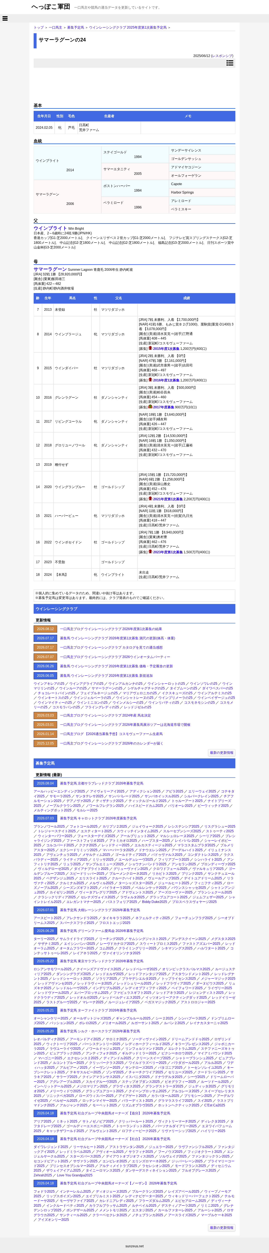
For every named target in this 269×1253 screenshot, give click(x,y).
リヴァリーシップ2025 (178, 1131)
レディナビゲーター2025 (144, 1196)
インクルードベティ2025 (65, 1205)
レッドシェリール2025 (134, 983)
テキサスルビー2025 (85, 1072)
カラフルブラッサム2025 (108, 1205)
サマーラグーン (50, 269)
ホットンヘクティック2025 (178, 1105)
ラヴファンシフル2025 (195, 1147)
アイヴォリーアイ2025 (107, 791)
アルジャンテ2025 (73, 1105)
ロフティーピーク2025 (139, 1131)
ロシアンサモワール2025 (52, 969)
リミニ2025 (210, 1205)
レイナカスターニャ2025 (209, 1023)
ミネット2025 (66, 1121)
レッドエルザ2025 (110, 974)
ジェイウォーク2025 (147, 826)
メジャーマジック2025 (218, 978)
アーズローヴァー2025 (175, 892)
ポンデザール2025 (80, 1210)
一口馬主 (55, 27)
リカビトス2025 (164, 873)
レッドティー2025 (115, 845)
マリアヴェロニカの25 (140, 693)
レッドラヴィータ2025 (94, 983)
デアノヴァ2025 (78, 801)
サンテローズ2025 (139, 1067)
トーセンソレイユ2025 (204, 1067)
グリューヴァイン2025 (130, 869)
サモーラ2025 (60, 796)
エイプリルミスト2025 (103, 1196)
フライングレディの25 (102, 707)
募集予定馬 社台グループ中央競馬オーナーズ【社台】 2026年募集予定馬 (115, 1139)
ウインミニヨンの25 (92, 702)
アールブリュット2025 (137, 836)
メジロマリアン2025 (92, 1086)
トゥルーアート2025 (187, 801)
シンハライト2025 (208, 859)
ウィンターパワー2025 (55, 836)
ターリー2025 (44, 939)
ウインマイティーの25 (55, 702)
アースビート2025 (47, 918)
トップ (39, 27)
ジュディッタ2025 (202, 1086)
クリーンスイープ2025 (153, 1058)
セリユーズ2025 (180, 1072)
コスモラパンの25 (66, 707)
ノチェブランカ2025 (147, 1215)
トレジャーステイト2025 (57, 831)
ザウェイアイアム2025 (63, 1170)
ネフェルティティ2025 (152, 918)
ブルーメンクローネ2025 (128, 873)
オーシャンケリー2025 (51, 1018)
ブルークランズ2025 (147, 1191)
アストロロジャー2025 (198, 1002)
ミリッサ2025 (102, 859)
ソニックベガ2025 (60, 1096)
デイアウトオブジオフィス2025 (130, 1156)
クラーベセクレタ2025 (109, 1215)
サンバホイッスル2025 (162, 796)
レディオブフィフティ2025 (145, 988)
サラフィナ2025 (141, 1151)
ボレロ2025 (88, 1023)
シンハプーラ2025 (192, 1018)
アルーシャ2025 (210, 1210)
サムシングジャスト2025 (147, 939)
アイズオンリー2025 (53, 1219)
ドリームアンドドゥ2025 (190, 1039)
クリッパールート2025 (136, 1121)
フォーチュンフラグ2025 (194, 918)
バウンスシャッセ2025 (188, 887)
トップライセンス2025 (178, 978)
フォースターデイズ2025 (96, 836)
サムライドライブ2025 (77, 939)
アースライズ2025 (182, 1215)
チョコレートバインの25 (56, 693)
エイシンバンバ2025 (79, 943)
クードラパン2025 (211, 1072)
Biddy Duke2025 (154, 902)
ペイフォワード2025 (187, 988)
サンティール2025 (73, 1215)
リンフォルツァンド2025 (144, 1048)
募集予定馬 (75, 27)
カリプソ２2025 (115, 826)
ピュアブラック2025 (65, 1053)
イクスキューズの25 (177, 693)
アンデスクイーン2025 (188, 939)
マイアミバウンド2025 (215, 1053)
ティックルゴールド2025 (147, 801)
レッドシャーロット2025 (72, 978)
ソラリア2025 (106, 978)
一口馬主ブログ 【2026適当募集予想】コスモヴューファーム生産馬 (111, 734)
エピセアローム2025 (190, 1201)
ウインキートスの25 (53, 698)
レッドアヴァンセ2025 (55, 983)
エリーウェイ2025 (202, 791)
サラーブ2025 (66, 1077)
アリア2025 (42, 1121)
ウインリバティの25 (163, 702)
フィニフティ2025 (208, 883)
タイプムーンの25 (183, 688)
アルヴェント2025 (103, 1131)
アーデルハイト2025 (187, 850)
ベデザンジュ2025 (60, 878)
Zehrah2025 (43, 1175)
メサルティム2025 (96, 854)
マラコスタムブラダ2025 (196, 845)
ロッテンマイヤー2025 (99, 1100)
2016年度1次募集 (166, 380)
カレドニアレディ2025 (116, 1201)
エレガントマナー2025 (83, 902)
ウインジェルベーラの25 (92, 698)
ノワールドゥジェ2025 (103, 1048)
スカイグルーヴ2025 (101, 1081)
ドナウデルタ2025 (168, 1077)
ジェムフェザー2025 (208, 897)
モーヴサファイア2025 (77, 1201)
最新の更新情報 (221, 752)
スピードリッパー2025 (87, 873)
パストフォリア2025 (121, 902)
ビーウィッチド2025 (213, 805)
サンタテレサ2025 (89, 796)
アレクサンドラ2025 (82, 918)
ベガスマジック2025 (160, 1002)
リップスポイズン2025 (63, 1196)
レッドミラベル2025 (75, 1151)
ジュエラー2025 (161, 1147)
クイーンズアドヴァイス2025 (98, 969)
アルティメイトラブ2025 (118, 1166)
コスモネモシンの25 (199, 702)
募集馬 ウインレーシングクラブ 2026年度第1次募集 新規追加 (106, 675)
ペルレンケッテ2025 (150, 887)
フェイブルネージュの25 (99, 693)
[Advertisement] (134, 83)
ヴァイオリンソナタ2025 (121, 953)
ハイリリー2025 (213, 1131)
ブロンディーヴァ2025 (218, 864)
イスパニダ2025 (137, 1077)
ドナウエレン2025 (152, 850)
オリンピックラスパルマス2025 (186, 969)
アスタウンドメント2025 (190, 974)
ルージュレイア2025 (124, 1002)
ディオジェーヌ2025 (111, 1191)
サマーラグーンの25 (107, 688)
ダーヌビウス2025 (210, 983)
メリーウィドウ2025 (65, 1091)
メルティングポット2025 (52, 810)
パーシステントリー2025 (101, 1044)
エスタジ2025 (142, 1210)
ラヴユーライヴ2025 (65, 1048)
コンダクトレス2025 (203, 854)
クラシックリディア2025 (57, 897)
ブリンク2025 (192, 873)
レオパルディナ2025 (49, 1039)
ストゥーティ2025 (220, 831)
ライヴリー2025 (220, 988)
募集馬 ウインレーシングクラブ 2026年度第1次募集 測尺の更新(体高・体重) (117, 638)
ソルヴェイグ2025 (173, 1156)
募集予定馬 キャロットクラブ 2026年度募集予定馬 (98, 818)
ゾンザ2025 (115, 1072)
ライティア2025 (75, 859)
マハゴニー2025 (50, 1058)
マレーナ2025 (92, 1002)
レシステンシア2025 (183, 826)
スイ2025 (205, 1100)
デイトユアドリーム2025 (203, 878)
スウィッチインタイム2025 (137, 831)
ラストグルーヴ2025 (61, 1002)
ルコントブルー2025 (68, 1063)
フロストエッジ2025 (114, 923)
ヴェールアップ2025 (163, 878)
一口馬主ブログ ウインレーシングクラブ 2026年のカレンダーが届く (112, 743)
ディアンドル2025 (117, 1058)
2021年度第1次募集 (168, 499)
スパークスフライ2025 (77, 923)
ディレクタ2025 (213, 1121)
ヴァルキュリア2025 (208, 869)
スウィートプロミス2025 (158, 943)
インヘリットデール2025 (52, 1086)
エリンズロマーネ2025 (149, 1161)
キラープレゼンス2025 (192, 1044)
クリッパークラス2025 (106, 1063)
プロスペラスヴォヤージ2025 (194, 902)
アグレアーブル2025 (65, 1081)
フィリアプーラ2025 (173, 859)
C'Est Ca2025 (214, 1105)
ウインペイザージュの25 (216, 698)
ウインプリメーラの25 (175, 698)
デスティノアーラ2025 (178, 1205)
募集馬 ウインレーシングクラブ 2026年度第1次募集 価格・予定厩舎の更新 (116, 666)
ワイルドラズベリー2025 (147, 1063)
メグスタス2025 (223, 939)
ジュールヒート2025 (173, 883)
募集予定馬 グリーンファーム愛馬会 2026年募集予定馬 (101, 931)
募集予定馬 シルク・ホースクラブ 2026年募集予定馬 (100, 1031)
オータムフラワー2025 (77, 948)
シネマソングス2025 (177, 948)
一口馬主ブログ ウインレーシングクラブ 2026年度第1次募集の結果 (111, 629)
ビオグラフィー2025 (180, 1081)
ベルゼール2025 (65, 1100)
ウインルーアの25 (73, 688)
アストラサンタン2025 (126, 1147)
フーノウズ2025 (170, 1151)
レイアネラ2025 (85, 953)
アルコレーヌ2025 (185, 1091)
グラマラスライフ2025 (175, 1100)
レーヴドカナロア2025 (117, 943)
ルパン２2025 (174, 1023)
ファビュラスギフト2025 (132, 992)
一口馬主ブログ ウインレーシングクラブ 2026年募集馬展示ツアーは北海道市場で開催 (125, 724)
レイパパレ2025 (187, 840)
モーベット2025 (104, 1105)
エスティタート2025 (96, 831)
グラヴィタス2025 (126, 1086)
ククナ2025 (88, 845)
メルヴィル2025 (101, 883)
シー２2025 (164, 1018)
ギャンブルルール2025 (133, 1018)
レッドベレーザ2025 (141, 969)
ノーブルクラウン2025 (63, 805)
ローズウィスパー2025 (96, 1096)
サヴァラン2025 (85, 1161)
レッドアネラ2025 (170, 992)
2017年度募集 (163, 407)
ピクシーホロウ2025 (177, 1053)
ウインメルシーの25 (128, 702)
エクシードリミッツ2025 (79, 850)
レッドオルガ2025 (84, 997)
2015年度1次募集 (166, 348)
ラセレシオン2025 (156, 1166)
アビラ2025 (174, 791)
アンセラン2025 (183, 864)
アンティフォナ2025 (101, 1053)
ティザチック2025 (110, 801)
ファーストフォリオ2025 (85, 840)
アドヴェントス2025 (137, 892)
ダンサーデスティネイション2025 (151, 1170)
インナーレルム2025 (75, 1191)
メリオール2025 (114, 1023)
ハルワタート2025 (211, 948)
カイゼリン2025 (62, 892)
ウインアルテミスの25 (215, 693)
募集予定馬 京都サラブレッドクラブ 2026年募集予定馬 (101, 783)
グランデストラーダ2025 (164, 1086)
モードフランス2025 (190, 1166)
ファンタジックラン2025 (210, 1156)
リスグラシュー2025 (219, 826)
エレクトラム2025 (182, 1048)
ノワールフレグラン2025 (105, 805)
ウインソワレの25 (203, 683)
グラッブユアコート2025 (168, 897)
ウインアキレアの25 (49, 683)
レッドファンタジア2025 (147, 974)
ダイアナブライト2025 (91, 869)
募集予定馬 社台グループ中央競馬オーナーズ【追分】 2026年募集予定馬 (115, 1113)
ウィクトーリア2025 (61, 1044)
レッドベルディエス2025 (121, 997)
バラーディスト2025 (137, 1100)
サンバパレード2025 (124, 796)
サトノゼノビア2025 (97, 1121)
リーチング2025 (111, 939)
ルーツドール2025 (215, 1081)
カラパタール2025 (165, 1096)
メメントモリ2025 (113, 1210)
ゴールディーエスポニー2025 (88, 1126)
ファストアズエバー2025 (201, 943)
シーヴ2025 (196, 1077)
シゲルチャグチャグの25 (146, 688)
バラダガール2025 (185, 1063)
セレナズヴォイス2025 (98, 897)
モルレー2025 (87, 810)
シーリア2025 (209, 836)
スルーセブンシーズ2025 (182, 831)
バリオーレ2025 (180, 805)
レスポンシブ (222, 56)
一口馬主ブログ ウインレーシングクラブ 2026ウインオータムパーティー (115, 657)
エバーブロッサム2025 (91, 992)
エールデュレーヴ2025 (136, 859)
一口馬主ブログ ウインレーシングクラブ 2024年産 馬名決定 (105, 715)
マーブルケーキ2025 (216, 1215)
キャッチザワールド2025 (65, 1131)
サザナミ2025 (48, 943)
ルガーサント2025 (145, 1023)
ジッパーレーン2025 (187, 1161)
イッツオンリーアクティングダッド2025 (176, 997)
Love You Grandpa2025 (74, 1175)
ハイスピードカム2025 (146, 805)
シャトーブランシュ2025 (195, 1058)
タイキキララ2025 (116, 918)
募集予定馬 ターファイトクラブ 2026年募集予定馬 (98, 1010)
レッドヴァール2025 (53, 992)
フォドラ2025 (44, 1191)
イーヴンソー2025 (106, 1067)
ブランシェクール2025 (215, 892)
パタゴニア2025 (170, 1067)
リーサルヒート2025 (88, 1147)
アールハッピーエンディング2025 (59, 791)
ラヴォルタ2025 (132, 897)
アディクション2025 (145, 791)
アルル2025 (213, 1063)
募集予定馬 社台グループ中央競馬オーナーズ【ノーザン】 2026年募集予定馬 (118, 1183)
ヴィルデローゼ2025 (53, 869)
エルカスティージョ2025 (153, 845)
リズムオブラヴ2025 (137, 1105)
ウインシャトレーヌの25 (134, 698)
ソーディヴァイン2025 (149, 1039)
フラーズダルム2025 (154, 1201)
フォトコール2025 (84, 826)
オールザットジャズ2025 (92, 1018)
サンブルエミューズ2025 (105, 864)
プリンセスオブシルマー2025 (72, 1166)
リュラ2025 (72, 864)
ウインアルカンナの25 (125, 683)
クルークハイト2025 (127, 878)
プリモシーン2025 (198, 1096)
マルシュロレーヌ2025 (177, 836)
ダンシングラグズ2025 (73, 974)
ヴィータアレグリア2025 (98, 892)
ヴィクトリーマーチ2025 (177, 1121)
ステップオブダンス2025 (141, 1081)
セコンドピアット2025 (51, 1161)
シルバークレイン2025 (201, 796)
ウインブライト (50, 228)
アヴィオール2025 (110, 1151)
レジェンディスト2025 (206, 992)
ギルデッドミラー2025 (139, 1053)
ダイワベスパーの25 (217, 688)
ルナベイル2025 (144, 1205)
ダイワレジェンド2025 (51, 1147)
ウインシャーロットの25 (166, 683)
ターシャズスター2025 (136, 883)
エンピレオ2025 (115, 1161)
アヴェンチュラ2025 (61, 854)
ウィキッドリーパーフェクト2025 (193, 1196)
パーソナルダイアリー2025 (176, 1126)
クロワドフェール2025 (170, 869)
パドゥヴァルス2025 (166, 854)
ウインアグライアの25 (86, 683)
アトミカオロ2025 (123, 840)
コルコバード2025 (60, 845)
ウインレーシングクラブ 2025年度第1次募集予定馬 (128, 27)
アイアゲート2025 (132, 1096)
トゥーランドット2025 (133, 1126)
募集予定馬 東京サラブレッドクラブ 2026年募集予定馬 (101, 961)
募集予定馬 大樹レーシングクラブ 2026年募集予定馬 (100, 910)
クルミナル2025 (72, 883)
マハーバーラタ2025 (118, 850)
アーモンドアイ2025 (85, 1039)
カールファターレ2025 (175, 1210)
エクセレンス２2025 (82, 1058)
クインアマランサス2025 (101, 1077)
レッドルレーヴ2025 (71, 988)
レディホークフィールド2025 (147, 1044)
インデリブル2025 (106, 988)
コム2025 (106, 948)
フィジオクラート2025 (204, 1151)
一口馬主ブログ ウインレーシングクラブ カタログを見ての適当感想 (111, 647)
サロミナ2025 (116, 1039)
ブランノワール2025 (49, 826)
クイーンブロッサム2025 (147, 1091)
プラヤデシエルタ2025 (139, 978)
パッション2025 (62, 1023)
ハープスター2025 (156, 840)
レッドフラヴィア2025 (173, 983)
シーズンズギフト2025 (80, 887)
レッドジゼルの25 (137, 707)
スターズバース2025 (85, 1156)
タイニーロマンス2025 (103, 1170)
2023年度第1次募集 (168, 552)
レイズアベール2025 (183, 1191)
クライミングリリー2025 (137, 948)
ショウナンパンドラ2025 (147, 864)
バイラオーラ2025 (116, 887)
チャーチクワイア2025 (146, 1072)
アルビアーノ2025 (73, 1067)
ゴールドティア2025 (130, 854)
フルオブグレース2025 (199, 1170)
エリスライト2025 (93, 878)
